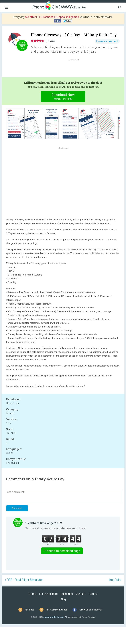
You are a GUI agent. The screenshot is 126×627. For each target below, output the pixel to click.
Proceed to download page (61, 551)
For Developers (48, 593)
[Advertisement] (75, 68)
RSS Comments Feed (56, 609)
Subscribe (67, 593)
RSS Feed (29, 609)
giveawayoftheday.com (53, 617)
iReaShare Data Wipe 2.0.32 (43, 523)
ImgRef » (115, 580)
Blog (63, 599)
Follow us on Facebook (90, 609)
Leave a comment (107, 41)
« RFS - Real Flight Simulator (24, 580)
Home (32, 593)
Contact (80, 593)
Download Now (63, 96)
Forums (92, 593)
